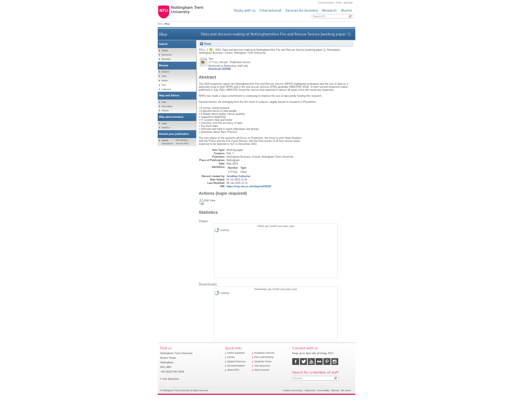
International (270, 10)
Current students (326, 2)
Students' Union (263, 361)
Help (164, 102)
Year (164, 85)
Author (165, 80)
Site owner (346, 390)
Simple (165, 50)
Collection (166, 89)
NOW (338, 2)
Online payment (235, 353)
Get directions (171, 378)
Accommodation (236, 366)
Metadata (166, 59)
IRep (163, 34)
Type (164, 76)
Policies (165, 110)
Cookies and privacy (293, 390)
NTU (160, 24)
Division (165, 72)
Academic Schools (264, 353)
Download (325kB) (219, 68)
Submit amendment (167, 142)
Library (231, 357)
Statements (310, 390)
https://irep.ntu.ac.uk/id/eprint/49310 (248, 186)
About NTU (233, 370)
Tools (207, 43)
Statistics (166, 127)
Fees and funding (263, 357)
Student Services (236, 361)
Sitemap (335, 390)
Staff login (348, 2)
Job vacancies (262, 366)
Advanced (166, 54)
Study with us (245, 10)
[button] (201, 202)
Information (167, 106)
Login (164, 123)
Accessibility (323, 390)
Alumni (346, 10)
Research (329, 10)
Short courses (261, 370)
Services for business (301, 10)
